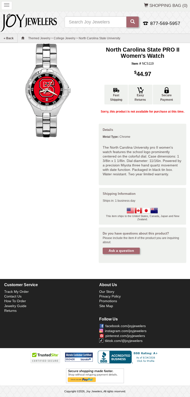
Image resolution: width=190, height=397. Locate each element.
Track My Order (16, 292)
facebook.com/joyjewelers (125, 326)
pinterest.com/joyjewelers (125, 336)
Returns (10, 311)
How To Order (15, 301)
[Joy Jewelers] (28, 22)
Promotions (108, 301)
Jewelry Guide (15, 306)
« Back (9, 38)
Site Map (106, 306)
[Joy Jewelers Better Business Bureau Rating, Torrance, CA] (129, 357)
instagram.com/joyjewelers (125, 331)
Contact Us (13, 296)
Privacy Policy (110, 296)
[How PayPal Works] (95, 375)
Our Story (106, 292)
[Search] (132, 22)
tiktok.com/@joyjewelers (123, 341)
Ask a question (121, 251)
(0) (168, 5)
